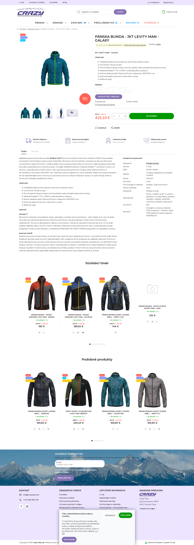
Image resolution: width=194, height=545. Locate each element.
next (173, 310)
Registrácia (168, 2)
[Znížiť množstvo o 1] (114, 116)
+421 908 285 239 (30, 500)
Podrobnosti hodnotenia (135, 45)
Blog (65, 2)
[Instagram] (27, 506)
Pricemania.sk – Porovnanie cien (113, 508)
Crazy (158, 44)
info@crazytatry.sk (31, 495)
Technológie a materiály (110, 504)
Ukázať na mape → (148, 509)
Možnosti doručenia (106, 105)
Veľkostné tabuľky (107, 501)
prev (21, 310)
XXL (83, 332)
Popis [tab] (24, 151)
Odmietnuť (110, 515)
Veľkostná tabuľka (108, 97)
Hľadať (120, 12)
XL (78, 332)
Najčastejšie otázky (107, 498)
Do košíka (151, 116)
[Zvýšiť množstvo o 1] (125, 116)
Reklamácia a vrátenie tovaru (72, 508)
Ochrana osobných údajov (70, 504)
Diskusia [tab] (34, 151)
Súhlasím (125, 515)
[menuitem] (41, 22)
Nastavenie (69, 539)
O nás (21, 2)
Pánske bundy (152, 163)
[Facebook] (21, 506)
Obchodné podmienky (69, 501)
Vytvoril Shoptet (155, 542)
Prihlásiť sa (64, 478)
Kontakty (54, 2)
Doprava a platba (37, 2)
